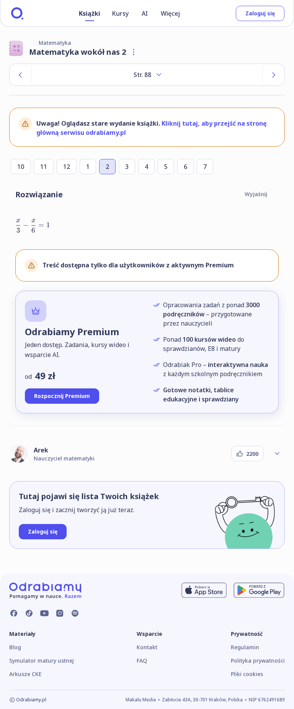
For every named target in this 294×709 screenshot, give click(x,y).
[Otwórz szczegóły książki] (133, 52)
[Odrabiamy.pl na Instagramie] (59, 613)
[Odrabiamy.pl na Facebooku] (13, 613)
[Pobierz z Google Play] (259, 590)
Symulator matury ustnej (41, 660)
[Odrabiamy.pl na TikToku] (29, 613)
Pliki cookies (247, 674)
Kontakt (147, 647)
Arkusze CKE (25, 674)
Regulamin (245, 647)
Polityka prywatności (258, 660)
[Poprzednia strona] (20, 74)
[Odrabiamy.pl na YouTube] (44, 613)
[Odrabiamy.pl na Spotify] (75, 613)
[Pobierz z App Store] (204, 590)
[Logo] (17, 13)
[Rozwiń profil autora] (277, 453)
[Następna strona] (274, 74)
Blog (15, 647)
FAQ (142, 660)
